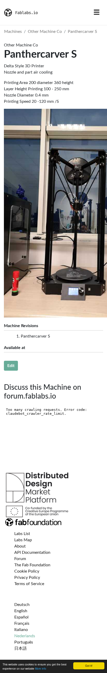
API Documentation (32, 552)
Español (21, 617)
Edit (11, 366)
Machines (13, 31)
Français (21, 623)
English (20, 611)
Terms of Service (29, 584)
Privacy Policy (27, 577)
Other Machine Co (45, 31)
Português (23, 642)
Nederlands (24, 636)
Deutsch (22, 605)
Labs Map (23, 540)
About (20, 546)
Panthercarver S (82, 31)
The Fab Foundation (32, 565)
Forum (20, 559)
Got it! (88, 666)
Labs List (22, 534)
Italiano (21, 630)
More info (40, 668)
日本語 (20, 648)
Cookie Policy (26, 571)
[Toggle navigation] (96, 12)
